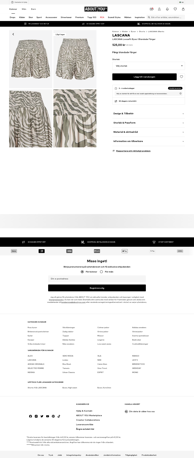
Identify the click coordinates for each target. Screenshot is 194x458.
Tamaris (65, 368)
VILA (99, 356)
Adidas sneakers (139, 327)
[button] (148, 66)
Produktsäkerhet (149, 455)
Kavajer (31, 340)
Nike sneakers (68, 344)
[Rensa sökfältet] (182, 17)
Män (24, 9)
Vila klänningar (68, 327)
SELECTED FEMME (36, 368)
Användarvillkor (92, 455)
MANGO (135, 356)
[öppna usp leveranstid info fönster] (180, 93)
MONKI (135, 372)
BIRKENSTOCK (138, 364)
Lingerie (100, 340)
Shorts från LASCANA (37, 388)
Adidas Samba (68, 340)
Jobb (60, 455)
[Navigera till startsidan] (43, 405)
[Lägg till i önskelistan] (181, 76)
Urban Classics (68, 372)
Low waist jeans (104, 344)
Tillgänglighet (131, 455)
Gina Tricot (102, 368)
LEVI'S (135, 360)
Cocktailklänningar (140, 344)
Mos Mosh (66, 364)
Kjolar (30, 336)
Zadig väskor (67, 332)
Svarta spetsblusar (140, 336)
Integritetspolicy (56, 300)
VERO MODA (67, 356)
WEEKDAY (136, 368)
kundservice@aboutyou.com (73, 302)
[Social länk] (30, 416)
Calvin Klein (102, 364)
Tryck (50, 455)
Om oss (41, 455)
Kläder (125, 31)
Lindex (65, 360)
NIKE (99, 360)
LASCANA (32, 360)
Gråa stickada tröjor (36, 344)
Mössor (100, 336)
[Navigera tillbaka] (13, 34)
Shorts (142, 31)
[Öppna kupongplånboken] (151, 9)
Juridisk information (112, 455)
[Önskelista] (175, 9)
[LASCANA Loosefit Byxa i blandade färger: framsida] (30, 59)
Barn (33, 9)
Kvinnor (13, 9)
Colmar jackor (103, 327)
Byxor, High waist (69, 388)
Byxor (133, 31)
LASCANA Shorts (156, 31)
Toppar (65, 336)
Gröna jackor (102, 332)
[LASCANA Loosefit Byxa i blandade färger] (30, 118)
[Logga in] (159, 9)
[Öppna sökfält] (148, 17)
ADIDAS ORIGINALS (36, 364)
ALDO (30, 356)
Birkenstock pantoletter (38, 332)
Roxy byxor (32, 327)
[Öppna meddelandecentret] (167, 9)
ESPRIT (100, 372)
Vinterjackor (137, 332)
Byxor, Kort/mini (104, 388)
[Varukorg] (183, 9)
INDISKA (31, 372)
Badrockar (136, 340)
